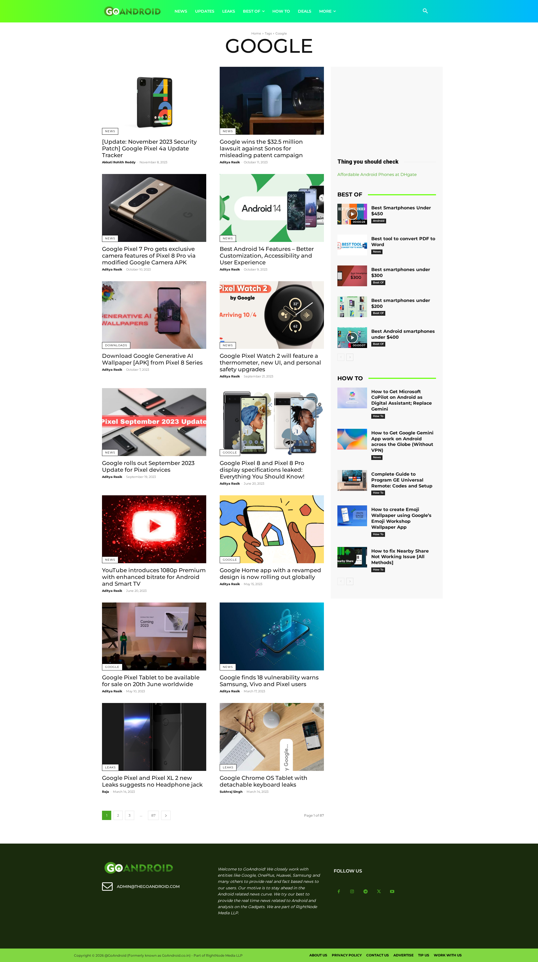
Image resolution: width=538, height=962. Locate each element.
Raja (105, 792)
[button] (425, 11)
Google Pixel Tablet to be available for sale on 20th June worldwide (151, 681)
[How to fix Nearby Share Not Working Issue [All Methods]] (352, 557)
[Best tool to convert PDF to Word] (352, 245)
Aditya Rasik (230, 162)
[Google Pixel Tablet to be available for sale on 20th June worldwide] (154, 636)
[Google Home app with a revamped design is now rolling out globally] (272, 529)
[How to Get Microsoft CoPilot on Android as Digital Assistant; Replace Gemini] (352, 398)
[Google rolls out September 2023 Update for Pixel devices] (154, 422)
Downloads (116, 345)
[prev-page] (340, 357)
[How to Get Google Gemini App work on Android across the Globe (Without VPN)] (352, 439)
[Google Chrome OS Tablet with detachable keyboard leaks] (272, 737)
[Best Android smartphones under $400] (352, 337)
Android (378, 221)
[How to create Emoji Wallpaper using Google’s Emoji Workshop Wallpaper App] (352, 515)
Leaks (110, 767)
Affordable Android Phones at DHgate (377, 174)
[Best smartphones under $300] (352, 275)
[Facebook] (339, 892)
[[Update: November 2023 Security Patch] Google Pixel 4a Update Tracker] (154, 101)
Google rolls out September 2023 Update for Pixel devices (148, 466)
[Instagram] (352, 892)
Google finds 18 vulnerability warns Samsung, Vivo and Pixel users (269, 681)
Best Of (378, 282)
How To (378, 416)
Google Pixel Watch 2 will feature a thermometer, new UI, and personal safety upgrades (270, 362)
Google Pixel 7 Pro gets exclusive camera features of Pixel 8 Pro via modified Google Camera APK (149, 256)
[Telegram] (365, 892)
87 (153, 815)
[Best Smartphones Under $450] (352, 214)
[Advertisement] (387, 110)
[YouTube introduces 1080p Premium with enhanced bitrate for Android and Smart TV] (154, 529)
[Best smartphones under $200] (352, 306)
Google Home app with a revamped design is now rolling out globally (270, 573)
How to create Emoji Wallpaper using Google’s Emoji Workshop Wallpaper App (401, 518)
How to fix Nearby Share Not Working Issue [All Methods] (400, 556)
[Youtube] (392, 892)
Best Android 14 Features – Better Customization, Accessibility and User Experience (267, 256)
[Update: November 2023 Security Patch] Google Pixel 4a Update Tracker (149, 148)
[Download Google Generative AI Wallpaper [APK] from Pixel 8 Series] (154, 315)
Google (230, 452)
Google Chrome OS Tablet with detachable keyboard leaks (263, 781)
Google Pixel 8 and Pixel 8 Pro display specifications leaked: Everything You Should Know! (262, 470)
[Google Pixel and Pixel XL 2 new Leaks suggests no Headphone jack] (154, 737)
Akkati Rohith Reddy (119, 162)
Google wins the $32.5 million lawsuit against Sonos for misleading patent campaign (261, 148)
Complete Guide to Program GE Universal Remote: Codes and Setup (401, 480)
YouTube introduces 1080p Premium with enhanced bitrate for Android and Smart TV (154, 577)
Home (256, 33)
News (110, 131)
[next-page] (166, 815)
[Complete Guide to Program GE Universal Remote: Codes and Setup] (352, 480)
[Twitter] (379, 892)
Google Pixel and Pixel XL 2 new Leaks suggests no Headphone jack (152, 781)
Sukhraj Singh (231, 792)
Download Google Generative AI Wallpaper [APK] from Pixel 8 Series (152, 359)
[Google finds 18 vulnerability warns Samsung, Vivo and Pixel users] (272, 636)
